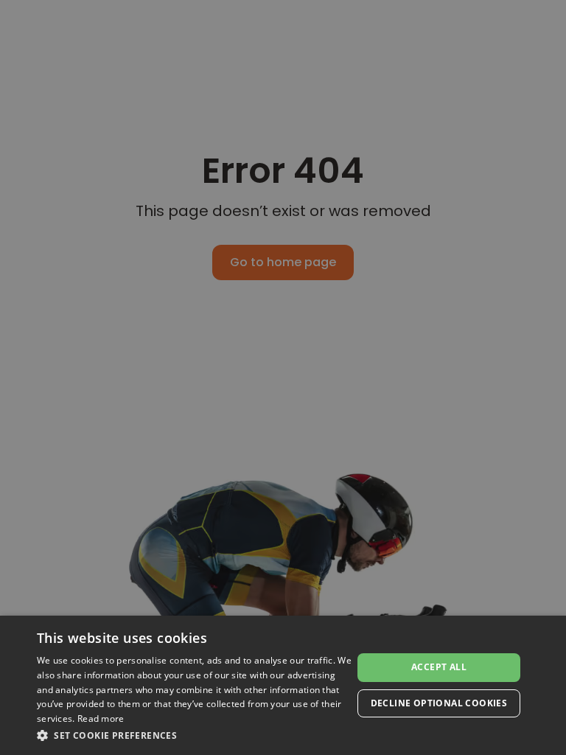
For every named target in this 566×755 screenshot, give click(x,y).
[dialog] (283, 685)
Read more (101, 718)
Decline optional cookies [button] (439, 703)
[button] (194, 735)
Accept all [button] (439, 667)
